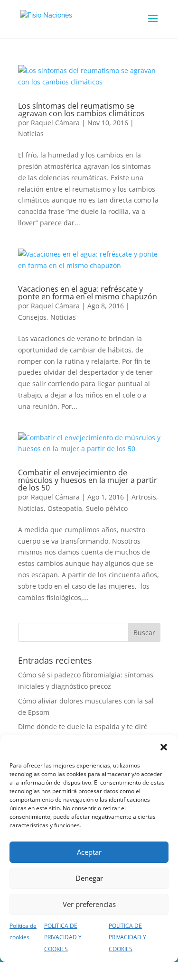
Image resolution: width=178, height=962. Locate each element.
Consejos (32, 317)
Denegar (89, 878)
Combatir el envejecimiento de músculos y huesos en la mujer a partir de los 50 (87, 480)
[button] (164, 747)
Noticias (31, 133)
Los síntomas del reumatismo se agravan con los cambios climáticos (81, 110)
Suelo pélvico (107, 508)
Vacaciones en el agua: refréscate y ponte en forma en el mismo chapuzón (87, 293)
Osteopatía (64, 508)
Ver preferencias (89, 904)
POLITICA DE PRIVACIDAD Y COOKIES (63, 937)
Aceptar (89, 852)
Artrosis (143, 496)
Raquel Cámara (55, 122)
